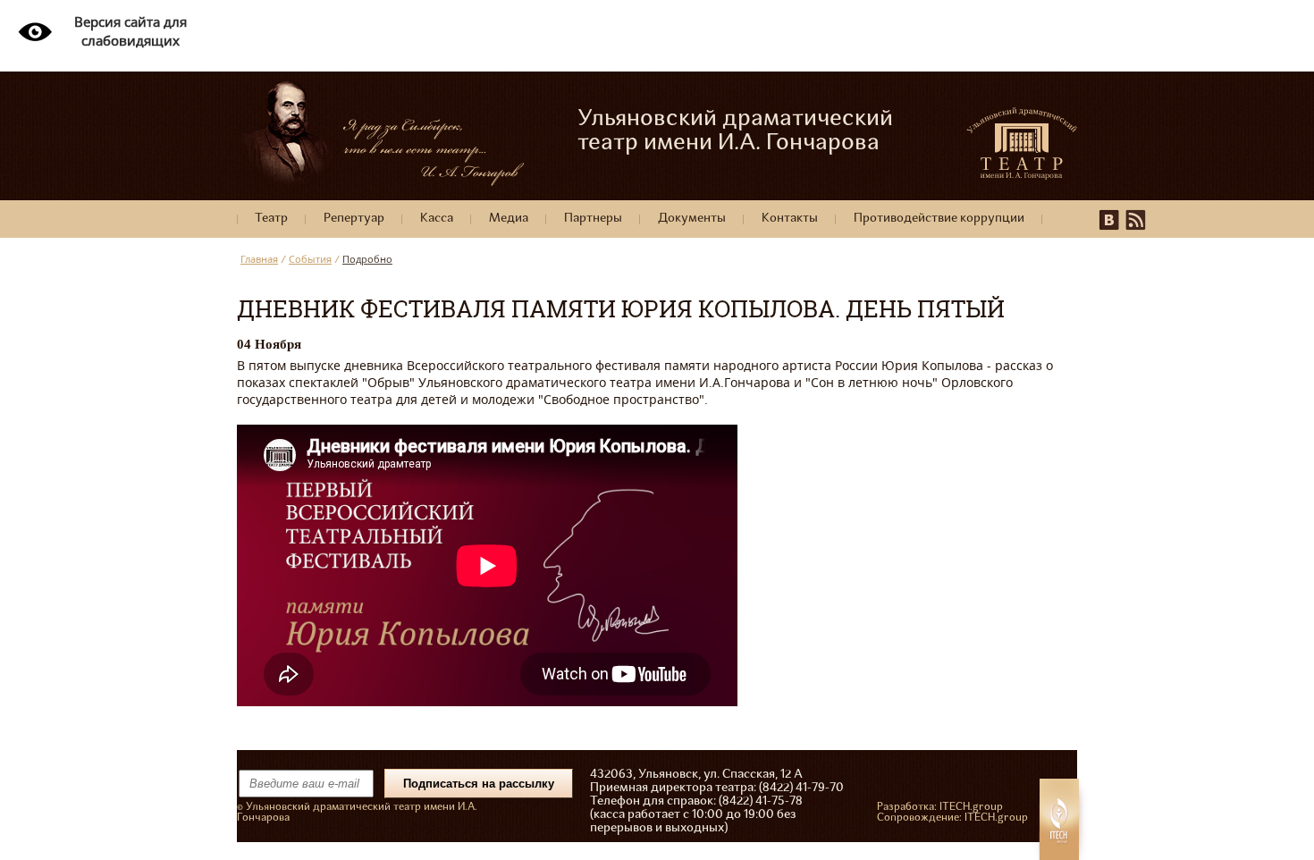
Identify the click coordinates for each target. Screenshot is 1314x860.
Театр (271, 218)
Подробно (367, 259)
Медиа (508, 218)
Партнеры (593, 218)
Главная (259, 259)
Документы (692, 218)
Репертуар (354, 218)
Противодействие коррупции (939, 218)
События (310, 259)
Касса (436, 218)
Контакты (790, 218)
